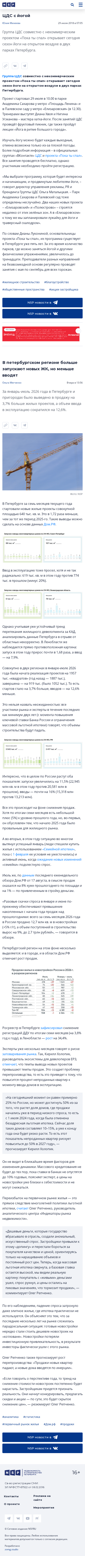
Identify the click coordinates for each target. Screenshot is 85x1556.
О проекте (12, 1504)
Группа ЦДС (12, 76)
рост (49, 1038)
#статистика (31, 1417)
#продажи (67, 1424)
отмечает (9, 1064)
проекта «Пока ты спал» (63, 155)
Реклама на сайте (42, 1497)
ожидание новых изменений (59, 859)
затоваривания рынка (19, 1054)
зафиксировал (51, 1028)
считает (22, 1208)
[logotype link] (12, 5)
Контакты (11, 1496)
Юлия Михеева (11, 23)
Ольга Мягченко (11, 382)
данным (28, 875)
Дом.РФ (49, 524)
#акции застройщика (63, 289)
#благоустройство (56, 282)
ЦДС (38, 155)
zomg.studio (11, 1549)
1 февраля (20, 854)
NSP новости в (39, 302)
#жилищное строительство (21, 282)
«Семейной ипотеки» (58, 849)
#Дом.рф (50, 1424)
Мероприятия (43, 1507)
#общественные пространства (23, 289)
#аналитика (10, 1417)
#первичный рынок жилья (20, 1424)
